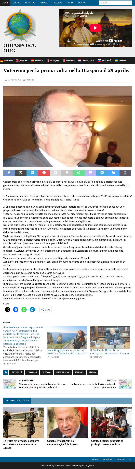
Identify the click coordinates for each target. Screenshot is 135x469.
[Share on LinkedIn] (32, 173)
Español (39, 60)
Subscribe (30, 3)
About (5, 3)
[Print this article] (67, 173)
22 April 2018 (14, 79)
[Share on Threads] (125, 173)
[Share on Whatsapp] (79, 173)
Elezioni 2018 (62, 372)
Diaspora (32, 372)
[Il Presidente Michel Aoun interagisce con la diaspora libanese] (110, 337)
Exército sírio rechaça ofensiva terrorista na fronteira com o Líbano (21, 444)
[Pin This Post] (44, 173)
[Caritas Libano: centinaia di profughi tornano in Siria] (111, 422)
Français (54, 60)
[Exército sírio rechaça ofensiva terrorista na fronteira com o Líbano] (23, 422)
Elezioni (47, 372)
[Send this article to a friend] (56, 173)
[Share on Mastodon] (90, 173)
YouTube (82, 3)
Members (44, 3)
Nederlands (88, 60)
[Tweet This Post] (21, 173)
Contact (16, 3)
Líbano (92, 372)
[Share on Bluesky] (114, 173)
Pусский (106, 60)
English (23, 60)
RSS (131, 459)
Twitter (70, 3)
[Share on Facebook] (9, 173)
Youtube (120, 459)
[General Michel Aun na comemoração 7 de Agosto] (67, 422)
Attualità (17, 372)
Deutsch (8, 60)
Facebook (57, 3)
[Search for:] (115, 2)
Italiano (70, 60)
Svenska (122, 60)
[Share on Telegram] (102, 173)
